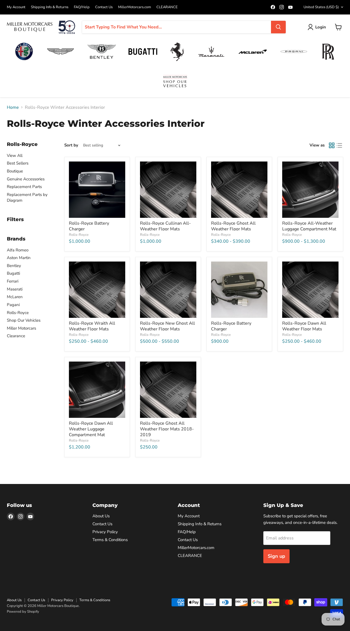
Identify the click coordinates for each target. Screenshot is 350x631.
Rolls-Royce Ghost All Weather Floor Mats (233, 226)
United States (321, 7)
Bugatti (13, 273)
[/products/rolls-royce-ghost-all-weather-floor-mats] (239, 190)
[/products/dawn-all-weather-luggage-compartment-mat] (97, 390)
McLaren (15, 297)
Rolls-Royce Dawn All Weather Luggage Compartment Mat (91, 429)
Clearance (16, 336)
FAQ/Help (82, 7)
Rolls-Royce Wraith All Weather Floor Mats (92, 326)
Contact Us (104, 7)
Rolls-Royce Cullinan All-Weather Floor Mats (165, 226)
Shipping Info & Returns (49, 7)
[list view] (339, 145)
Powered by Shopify (23, 611)
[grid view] (332, 145)
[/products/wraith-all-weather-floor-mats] (97, 290)
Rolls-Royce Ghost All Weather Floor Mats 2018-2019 (167, 429)
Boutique (15, 171)
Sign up (276, 556)
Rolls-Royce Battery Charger (89, 226)
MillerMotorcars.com (134, 7)
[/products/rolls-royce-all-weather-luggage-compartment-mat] (310, 190)
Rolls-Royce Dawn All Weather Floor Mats (304, 326)
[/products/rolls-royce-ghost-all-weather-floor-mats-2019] (168, 390)
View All (14, 155)
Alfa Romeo (17, 250)
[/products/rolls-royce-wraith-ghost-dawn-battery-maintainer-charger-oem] (97, 190)
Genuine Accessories (26, 179)
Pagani (13, 304)
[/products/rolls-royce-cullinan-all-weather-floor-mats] (168, 190)
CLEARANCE (167, 7)
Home (13, 107)
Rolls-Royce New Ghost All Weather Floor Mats (167, 326)
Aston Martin (19, 257)
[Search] (278, 27)
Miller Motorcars (21, 328)
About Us (101, 516)
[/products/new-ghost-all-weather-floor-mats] (168, 290)
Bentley (14, 265)
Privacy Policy (105, 532)
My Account (16, 7)
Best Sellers (17, 163)
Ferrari (12, 281)
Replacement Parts (24, 186)
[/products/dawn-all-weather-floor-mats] (310, 290)
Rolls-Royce (18, 312)
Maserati (14, 289)
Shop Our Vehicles (23, 320)
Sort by (71, 145)
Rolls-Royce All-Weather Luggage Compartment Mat (309, 226)
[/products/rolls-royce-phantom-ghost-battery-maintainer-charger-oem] (239, 290)
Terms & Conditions (110, 539)
